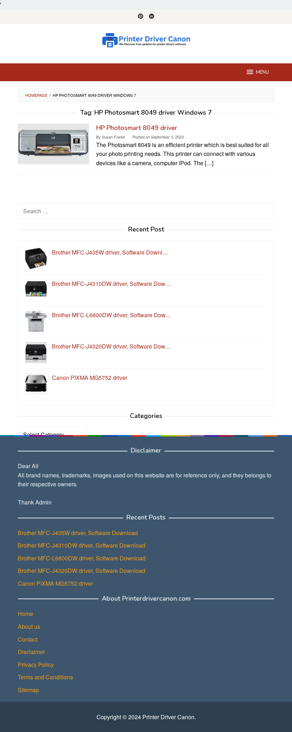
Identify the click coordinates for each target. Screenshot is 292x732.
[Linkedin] (151, 16)
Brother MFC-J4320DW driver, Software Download (81, 570)
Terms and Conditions (45, 677)
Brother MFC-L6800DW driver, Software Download (82, 558)
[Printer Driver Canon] (146, 39)
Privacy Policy (36, 664)
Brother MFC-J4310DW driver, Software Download (81, 545)
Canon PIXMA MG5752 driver (55, 583)
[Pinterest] (140, 16)
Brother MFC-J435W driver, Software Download (78, 533)
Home (25, 614)
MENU (262, 72)
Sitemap (28, 690)
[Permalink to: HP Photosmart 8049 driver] (53, 143)
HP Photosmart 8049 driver (136, 128)
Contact (27, 639)
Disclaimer (31, 652)
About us (29, 626)
